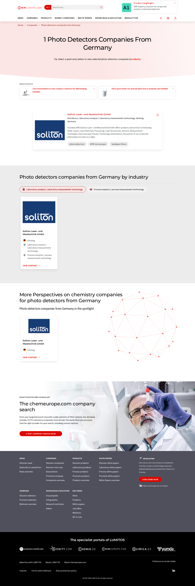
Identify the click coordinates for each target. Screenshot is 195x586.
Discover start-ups (54, 467)
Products (77, 499)
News (75, 495)
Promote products (81, 476)
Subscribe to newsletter (30, 467)
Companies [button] (32, 18)
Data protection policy (66, 570)
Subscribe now (150, 479)
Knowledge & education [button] (108, 18)
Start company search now (41, 433)
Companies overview (55, 480)
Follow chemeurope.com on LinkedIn (155, 486)
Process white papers (108, 471)
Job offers (77, 508)
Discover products (81, 463)
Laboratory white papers (110, 467)
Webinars (77, 512)
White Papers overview (109, 480)
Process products (80, 471)
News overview (26, 471)
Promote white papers (109, 476)
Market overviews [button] (65, 18)
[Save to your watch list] (157, 115)
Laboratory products (82, 467)
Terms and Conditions (41, 570)
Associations (52, 471)
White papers (79, 504)
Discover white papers (109, 463)
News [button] (20, 18)
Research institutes (55, 504)
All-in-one (77, 517)
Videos (49, 508)
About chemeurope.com (75, 562)
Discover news (26, 463)
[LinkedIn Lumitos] (174, 570)
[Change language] (168, 18)
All (47, 7)
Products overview (81, 480)
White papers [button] (85, 18)
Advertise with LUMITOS (30, 562)
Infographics (52, 499)
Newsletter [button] (131, 18)
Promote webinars (28, 499)
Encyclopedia (52, 495)
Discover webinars (28, 495)
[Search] (101, 7)
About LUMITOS (53, 562)
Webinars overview (28, 504)
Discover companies (55, 463)
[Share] (161, 18)
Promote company (54, 476)
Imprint (23, 570)
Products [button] (46, 18)
